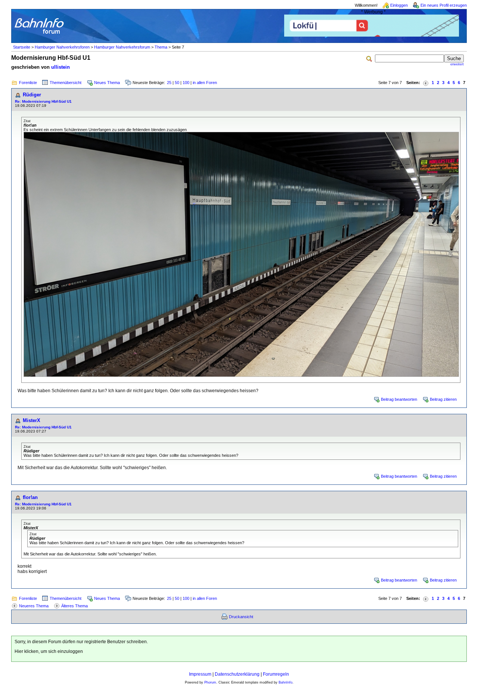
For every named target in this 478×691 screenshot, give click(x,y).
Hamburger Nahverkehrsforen (62, 47)
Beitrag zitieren (443, 399)
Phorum (210, 682)
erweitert (457, 64)
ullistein (60, 67)
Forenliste (28, 82)
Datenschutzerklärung (237, 674)
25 (169, 82)
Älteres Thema (74, 606)
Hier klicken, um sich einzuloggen (49, 651)
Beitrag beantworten (399, 399)
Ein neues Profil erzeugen (443, 5)
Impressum (200, 674)
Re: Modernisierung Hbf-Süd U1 (43, 101)
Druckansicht (241, 616)
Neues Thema (107, 82)
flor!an (30, 497)
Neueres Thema (34, 606)
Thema (161, 47)
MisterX (31, 420)
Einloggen (399, 5)
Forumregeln (276, 674)
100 (186, 82)
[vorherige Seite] (426, 82)
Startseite (21, 47)
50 (177, 82)
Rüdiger (32, 94)
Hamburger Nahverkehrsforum (122, 47)
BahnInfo (285, 682)
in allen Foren (205, 82)
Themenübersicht (65, 82)
